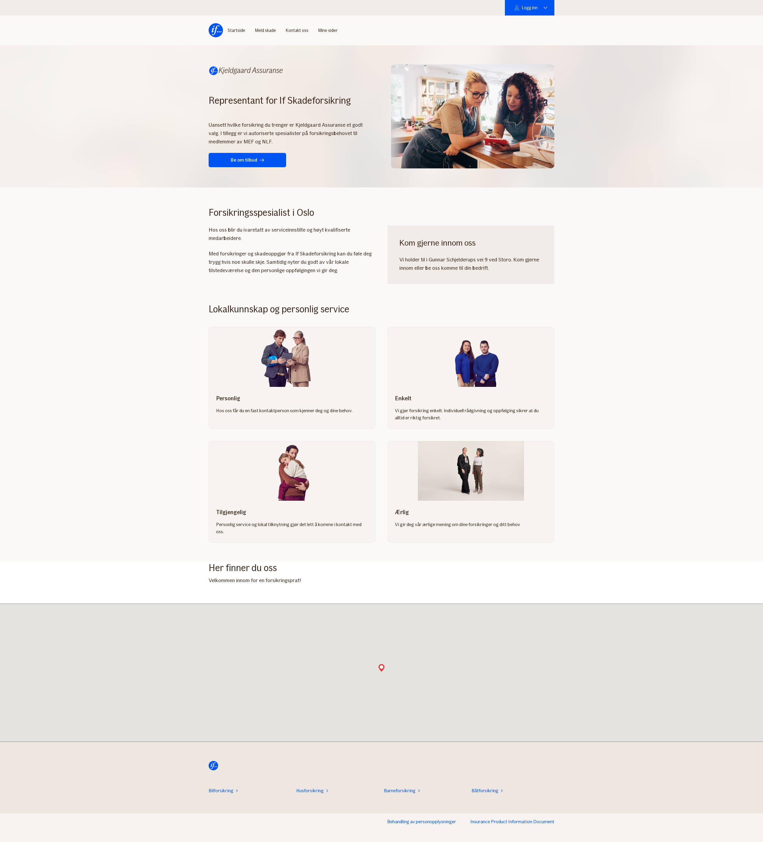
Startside (236, 30)
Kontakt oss (297, 30)
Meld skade (265, 30)
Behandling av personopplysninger (421, 821)
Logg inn (530, 7)
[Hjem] (216, 30)
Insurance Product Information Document (512, 821)
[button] (381, 668)
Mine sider (328, 30)
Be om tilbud (244, 160)
